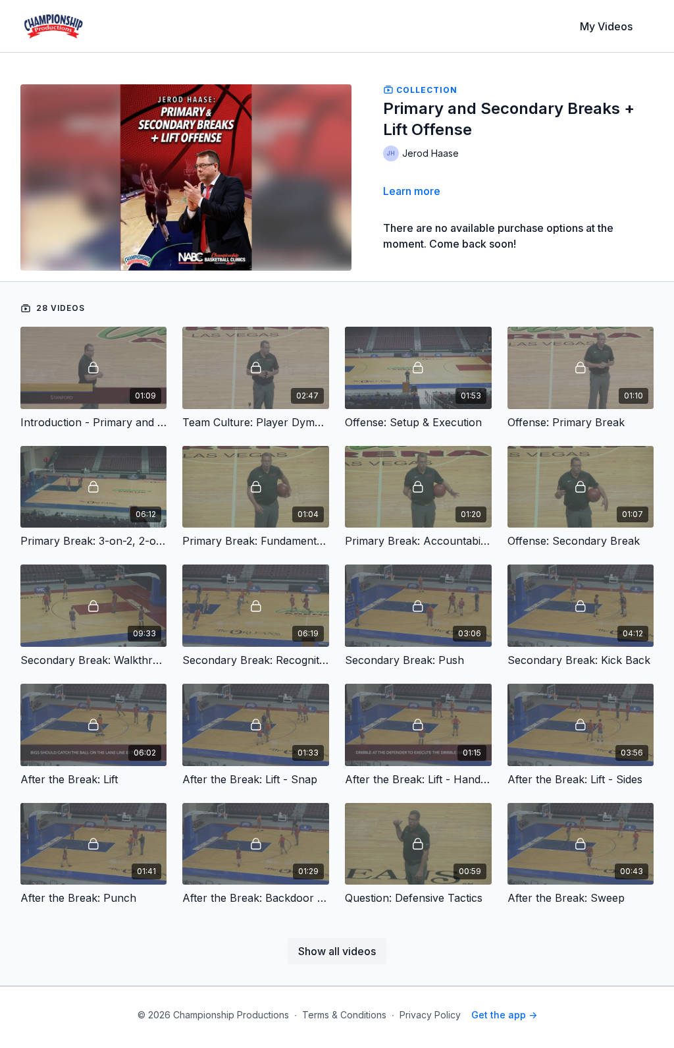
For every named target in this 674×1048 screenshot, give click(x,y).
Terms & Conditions (344, 1014)
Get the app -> (504, 1014)
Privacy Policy (430, 1014)
